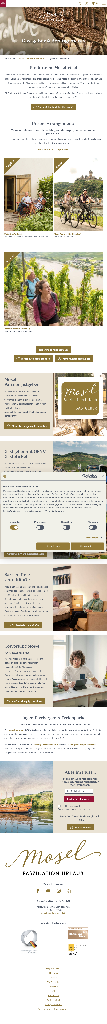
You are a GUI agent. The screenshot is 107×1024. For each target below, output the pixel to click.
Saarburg (37, 744)
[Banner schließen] (103, 476)
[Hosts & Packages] (95, 3)
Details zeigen (91, 537)
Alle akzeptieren (87, 546)
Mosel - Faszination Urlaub (31, 58)
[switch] (40, 527)
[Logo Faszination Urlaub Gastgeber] (80, 398)
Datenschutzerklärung (67, 809)
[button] (3, 3)
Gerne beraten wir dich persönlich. (53, 149)
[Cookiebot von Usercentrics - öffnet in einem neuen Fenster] (84, 476)
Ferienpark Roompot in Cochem (82, 744)
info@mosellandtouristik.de (53, 913)
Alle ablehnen (53, 546)
